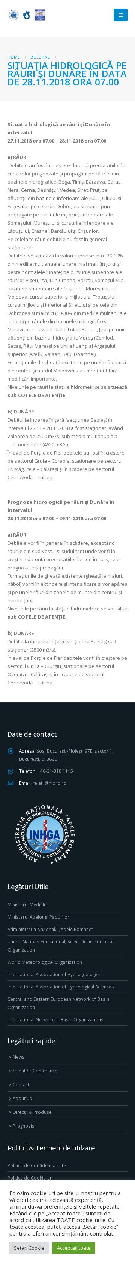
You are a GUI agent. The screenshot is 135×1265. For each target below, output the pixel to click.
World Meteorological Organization (45, 962)
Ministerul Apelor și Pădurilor (38, 917)
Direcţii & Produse (32, 1112)
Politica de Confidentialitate (37, 1165)
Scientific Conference (35, 1071)
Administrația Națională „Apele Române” (50, 929)
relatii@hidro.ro (49, 783)
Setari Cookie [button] (29, 1247)
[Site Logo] (26, 15)
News (19, 1057)
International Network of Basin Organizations (56, 1019)
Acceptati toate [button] (74, 1247)
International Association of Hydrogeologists (55, 974)
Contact (21, 1084)
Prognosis (23, 1126)
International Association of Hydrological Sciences (61, 987)
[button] (121, 15)
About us (22, 1098)
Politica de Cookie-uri (30, 1178)
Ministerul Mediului (28, 905)
